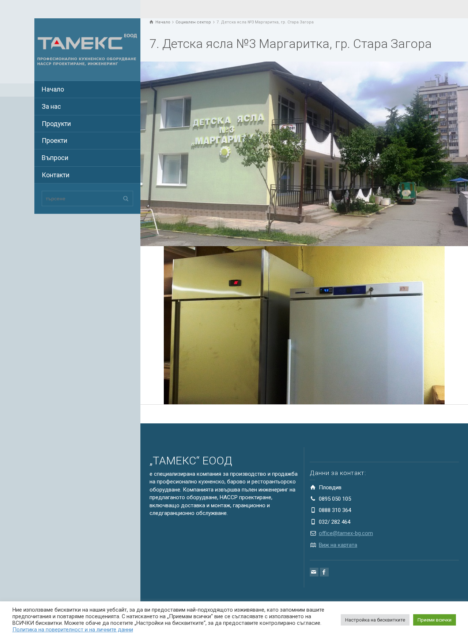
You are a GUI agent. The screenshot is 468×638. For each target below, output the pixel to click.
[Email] (314, 572)
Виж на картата (338, 545)
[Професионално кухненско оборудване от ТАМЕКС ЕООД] (87, 49)
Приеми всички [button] (435, 620)
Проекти (54, 140)
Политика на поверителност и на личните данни (72, 629)
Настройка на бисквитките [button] (375, 620)
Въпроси (55, 158)
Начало (53, 89)
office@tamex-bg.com (346, 533)
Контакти (55, 175)
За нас (51, 106)
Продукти (56, 123)
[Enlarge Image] (304, 154)
